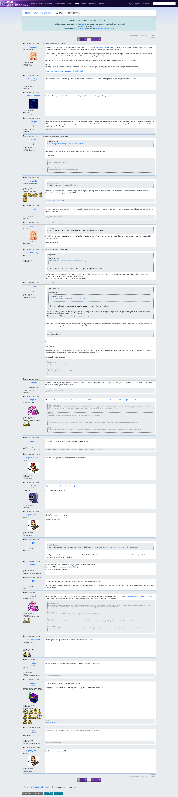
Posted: (31, 43)
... (89, 39)
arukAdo (33, 181)
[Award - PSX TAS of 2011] (25, 195)
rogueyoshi (33, 441)
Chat (83, 4)
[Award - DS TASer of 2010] (36, 712)
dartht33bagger (33, 96)
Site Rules (99, 26)
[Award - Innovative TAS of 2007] (28, 424)
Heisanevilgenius (33, 639)
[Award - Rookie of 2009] (35, 195)
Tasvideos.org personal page (54, 201)
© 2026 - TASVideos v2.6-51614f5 (32, 794)
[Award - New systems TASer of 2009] (40, 195)
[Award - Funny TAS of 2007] (30, 722)
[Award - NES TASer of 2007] (25, 721)
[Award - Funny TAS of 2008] (34, 717)
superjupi (33, 121)
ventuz (33, 486)
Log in (146, 4)
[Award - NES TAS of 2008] (30, 717)
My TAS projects (50, 722)
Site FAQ (83, 24)
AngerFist (33, 400)
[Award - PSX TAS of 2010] (30, 195)
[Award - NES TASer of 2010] (31, 712)
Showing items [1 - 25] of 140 (138, 36)
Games (39, 4)
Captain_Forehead (33, 457)
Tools (69, 4)
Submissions (59, 4)
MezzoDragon (33, 78)
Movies (48, 4)
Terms (46, 794)
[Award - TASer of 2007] (40, 716)
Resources (92, 4)
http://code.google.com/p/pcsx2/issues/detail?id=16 (63, 71)
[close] (153, 20)
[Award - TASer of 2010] (26, 712)
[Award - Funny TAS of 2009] (25, 654)
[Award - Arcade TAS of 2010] (39, 712)
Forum (76, 4)
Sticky (33, 139)
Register (137, 4)
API (51, 794)
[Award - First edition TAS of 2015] (25, 424)
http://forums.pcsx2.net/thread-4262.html (111, 400)
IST (33, 543)
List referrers (58, 794)
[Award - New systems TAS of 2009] (25, 200)
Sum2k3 (33, 564)
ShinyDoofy (33, 253)
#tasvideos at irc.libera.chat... (104, 28)
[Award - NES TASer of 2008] (25, 716)
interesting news (101, 47)
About (101, 4)
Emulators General (42, 12)
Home (32, 4)
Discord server (77, 28)
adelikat (33, 683)
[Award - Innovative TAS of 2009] (29, 654)
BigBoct (33, 663)
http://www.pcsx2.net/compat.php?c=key (59, 486)
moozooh (33, 47)
